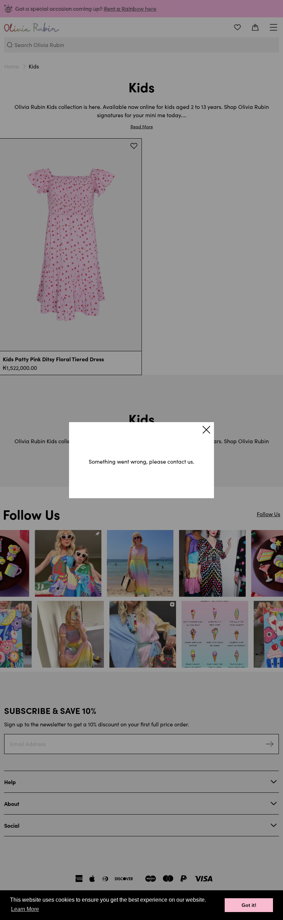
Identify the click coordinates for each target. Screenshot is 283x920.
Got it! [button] (249, 905)
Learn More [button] (25, 909)
